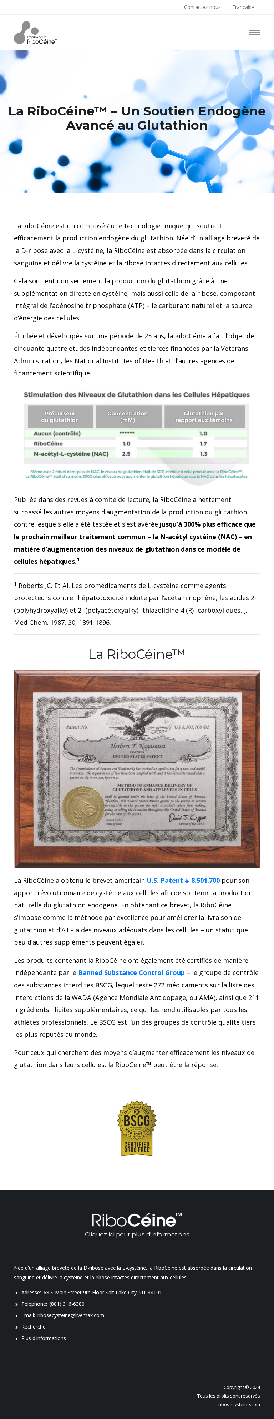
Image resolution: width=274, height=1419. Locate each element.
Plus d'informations (43, 1338)
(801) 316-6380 (67, 1303)
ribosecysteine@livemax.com (70, 1315)
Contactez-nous (202, 7)
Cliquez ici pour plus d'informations (137, 1234)
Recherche (33, 1326)
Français (242, 7)
